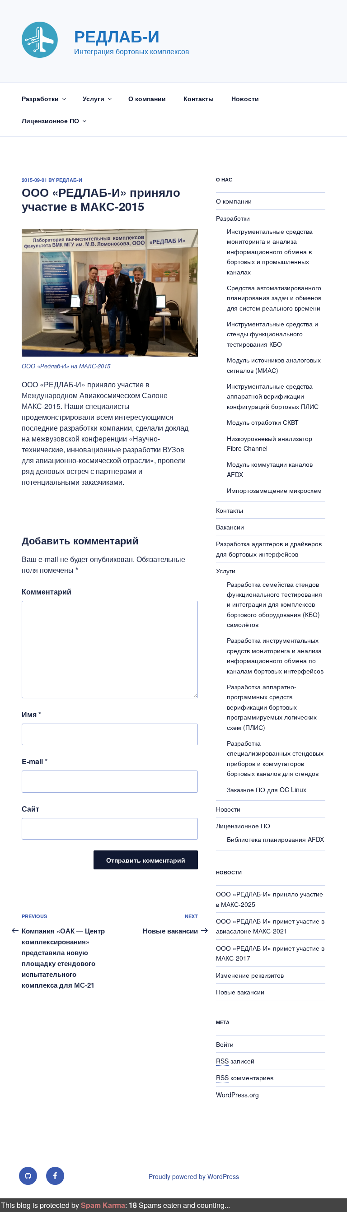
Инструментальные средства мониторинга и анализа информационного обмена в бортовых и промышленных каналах (270, 251)
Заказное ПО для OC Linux (266, 789)
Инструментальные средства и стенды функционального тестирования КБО (272, 333)
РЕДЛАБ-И (116, 35)
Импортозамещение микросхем (274, 490)
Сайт (30, 808)
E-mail (34, 761)
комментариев (244, 1077)
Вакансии (230, 526)
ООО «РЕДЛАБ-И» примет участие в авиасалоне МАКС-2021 (270, 925)
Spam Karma (103, 1205)
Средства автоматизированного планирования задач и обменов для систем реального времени (274, 297)
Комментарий (46, 591)
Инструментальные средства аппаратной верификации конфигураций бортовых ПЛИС (273, 396)
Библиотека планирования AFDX (275, 839)
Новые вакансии (240, 991)
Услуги (93, 98)
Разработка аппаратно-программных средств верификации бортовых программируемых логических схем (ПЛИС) (272, 707)
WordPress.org (237, 1094)
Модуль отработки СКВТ (263, 422)
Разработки (40, 98)
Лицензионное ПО (50, 120)
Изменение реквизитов (250, 975)
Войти (225, 1044)
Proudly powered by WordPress (194, 1176)
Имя (31, 714)
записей (235, 1060)
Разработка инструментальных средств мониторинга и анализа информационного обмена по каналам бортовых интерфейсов (275, 655)
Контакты (198, 98)
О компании (147, 98)
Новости (245, 98)
